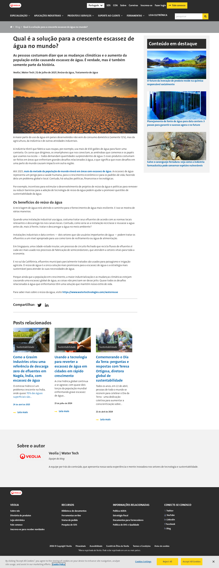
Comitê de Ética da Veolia (117, 546)
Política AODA (119, 510)
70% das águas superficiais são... (28, 395)
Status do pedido (70, 520)
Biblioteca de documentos (74, 510)
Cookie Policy (58, 564)
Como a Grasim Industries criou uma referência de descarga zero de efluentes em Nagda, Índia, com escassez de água (30, 369)
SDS (109, 5)
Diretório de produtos (20, 515)
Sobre (123, 5)
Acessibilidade (96, 546)
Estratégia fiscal (120, 515)
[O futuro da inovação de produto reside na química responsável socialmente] (176, 64)
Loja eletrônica (158, 15)
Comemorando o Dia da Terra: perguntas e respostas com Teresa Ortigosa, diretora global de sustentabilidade (112, 369)
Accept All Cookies (192, 561)
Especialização (19, 15)
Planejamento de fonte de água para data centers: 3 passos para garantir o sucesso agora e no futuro (176, 123)
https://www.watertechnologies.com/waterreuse (90, 292)
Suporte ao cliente (109, 15)
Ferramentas (134, 15)
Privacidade (81, 546)
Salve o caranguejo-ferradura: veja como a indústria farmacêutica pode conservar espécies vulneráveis (175, 163)
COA (115, 5)
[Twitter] (39, 305)
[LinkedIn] (46, 305)
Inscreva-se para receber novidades (27, 529)
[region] (109, 562)
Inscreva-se (146, 5)
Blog (17, 26)
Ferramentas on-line (71, 515)
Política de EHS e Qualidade (126, 524)
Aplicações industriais (47, 15)
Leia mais (22, 412)
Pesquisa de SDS (69, 524)
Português (94, 5)
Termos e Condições (142, 546)
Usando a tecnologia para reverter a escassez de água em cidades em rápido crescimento (71, 366)
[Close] (213, 561)
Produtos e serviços (79, 15)
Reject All (167, 561)
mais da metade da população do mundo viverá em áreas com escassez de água (67, 171)
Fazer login (160, 5)
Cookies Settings (143, 561)
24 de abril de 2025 (21, 404)
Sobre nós (15, 510)
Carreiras (133, 5)
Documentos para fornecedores (128, 520)
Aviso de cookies (161, 546)
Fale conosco (178, 5)
